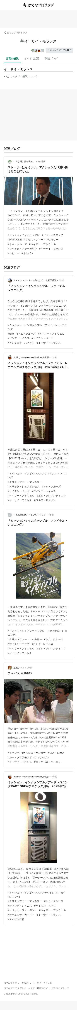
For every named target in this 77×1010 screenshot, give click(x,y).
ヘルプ (31, 988)
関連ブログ (51, 58)
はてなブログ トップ (17, 32)
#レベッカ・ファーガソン (22, 248)
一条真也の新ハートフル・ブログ (29, 514)
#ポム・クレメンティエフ (51, 495)
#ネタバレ (27, 253)
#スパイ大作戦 (16, 919)
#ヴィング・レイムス (44, 491)
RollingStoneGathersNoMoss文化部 (31, 357)
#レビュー (13, 253)
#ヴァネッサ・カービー (21, 914)
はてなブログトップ (59, 988)
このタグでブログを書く (59, 50)
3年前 (54, 776)
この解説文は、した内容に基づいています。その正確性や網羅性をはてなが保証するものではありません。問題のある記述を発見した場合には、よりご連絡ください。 (21, 77)
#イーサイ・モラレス (51, 248)
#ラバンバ (13, 752)
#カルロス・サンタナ (33, 752)
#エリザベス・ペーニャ (47, 761)
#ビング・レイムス (18, 338)
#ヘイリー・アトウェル (42, 244)
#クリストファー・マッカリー (41, 239)
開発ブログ (42, 988)
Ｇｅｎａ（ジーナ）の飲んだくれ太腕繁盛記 (34, 280)
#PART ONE (15, 239)
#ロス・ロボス (56, 752)
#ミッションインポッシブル (23, 234)
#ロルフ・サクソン (45, 500)
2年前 (29, 667)
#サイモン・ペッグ (42, 338)
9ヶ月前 (41, 161)
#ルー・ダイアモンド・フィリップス (28, 757)
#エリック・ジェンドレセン (23, 486)
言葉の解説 (12, 58)
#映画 (11, 333)
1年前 (61, 280)
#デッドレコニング (52, 234)
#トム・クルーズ (17, 244)
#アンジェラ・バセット (21, 342)
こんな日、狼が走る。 (24, 161)
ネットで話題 (31, 58)
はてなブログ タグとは (15, 988)
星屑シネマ (18, 667)
